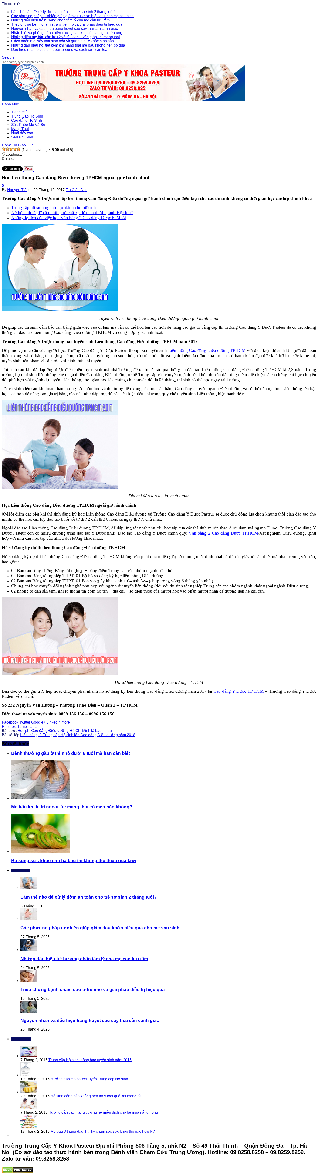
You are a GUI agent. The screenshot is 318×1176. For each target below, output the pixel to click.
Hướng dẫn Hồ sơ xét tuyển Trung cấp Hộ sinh (89, 1079)
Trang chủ (19, 112)
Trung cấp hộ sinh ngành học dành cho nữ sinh (53, 207)
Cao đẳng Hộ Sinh (26, 120)
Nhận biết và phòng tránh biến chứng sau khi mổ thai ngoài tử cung (66, 33)
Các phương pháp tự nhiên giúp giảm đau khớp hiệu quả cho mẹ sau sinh (72, 16)
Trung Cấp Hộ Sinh (27, 116)
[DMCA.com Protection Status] (17, 1172)
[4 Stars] (15, 149)
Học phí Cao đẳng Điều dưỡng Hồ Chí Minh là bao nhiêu (64, 731)
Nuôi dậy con (22, 133)
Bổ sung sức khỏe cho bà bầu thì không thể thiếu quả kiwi (73, 860)
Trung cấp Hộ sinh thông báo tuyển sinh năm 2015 (90, 1060)
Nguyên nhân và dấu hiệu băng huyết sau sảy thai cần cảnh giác (64, 28)
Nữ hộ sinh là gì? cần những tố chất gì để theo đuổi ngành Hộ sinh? (72, 212)
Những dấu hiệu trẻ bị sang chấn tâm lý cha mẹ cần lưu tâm (60, 20)
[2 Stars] (7, 149)
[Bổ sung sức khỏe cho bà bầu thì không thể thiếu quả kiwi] (40, 851)
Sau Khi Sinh (22, 137)
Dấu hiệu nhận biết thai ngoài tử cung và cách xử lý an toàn (60, 49)
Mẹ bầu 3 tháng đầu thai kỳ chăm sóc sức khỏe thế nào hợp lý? (103, 1131)
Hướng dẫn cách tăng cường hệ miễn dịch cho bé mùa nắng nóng (103, 1112)
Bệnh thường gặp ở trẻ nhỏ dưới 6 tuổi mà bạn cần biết (70, 753)
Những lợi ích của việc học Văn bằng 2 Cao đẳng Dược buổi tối (68, 217)
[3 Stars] (11, 149)
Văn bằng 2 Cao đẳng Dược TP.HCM (223, 533)
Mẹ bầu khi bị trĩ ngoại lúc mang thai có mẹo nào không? (71, 806)
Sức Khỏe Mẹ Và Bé (28, 125)
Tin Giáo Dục (76, 190)
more (65, 722)
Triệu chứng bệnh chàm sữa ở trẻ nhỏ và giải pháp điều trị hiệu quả (66, 24)
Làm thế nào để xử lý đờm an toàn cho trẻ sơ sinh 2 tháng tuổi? (63, 12)
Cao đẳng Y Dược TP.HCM (238, 691)
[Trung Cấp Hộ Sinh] (123, 100)
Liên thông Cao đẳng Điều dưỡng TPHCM (207, 350)
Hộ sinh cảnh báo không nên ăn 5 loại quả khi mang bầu (97, 1096)
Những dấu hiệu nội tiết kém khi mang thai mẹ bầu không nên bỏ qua (68, 45)
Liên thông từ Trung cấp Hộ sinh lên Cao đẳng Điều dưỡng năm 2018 (77, 735)
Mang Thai (20, 129)
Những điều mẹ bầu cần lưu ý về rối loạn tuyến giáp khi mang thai (65, 37)
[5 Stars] (18, 149)
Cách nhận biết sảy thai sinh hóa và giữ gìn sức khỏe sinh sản (62, 41)
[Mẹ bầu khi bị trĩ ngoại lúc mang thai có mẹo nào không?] (40, 798)
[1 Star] (4, 149)
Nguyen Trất (17, 190)
